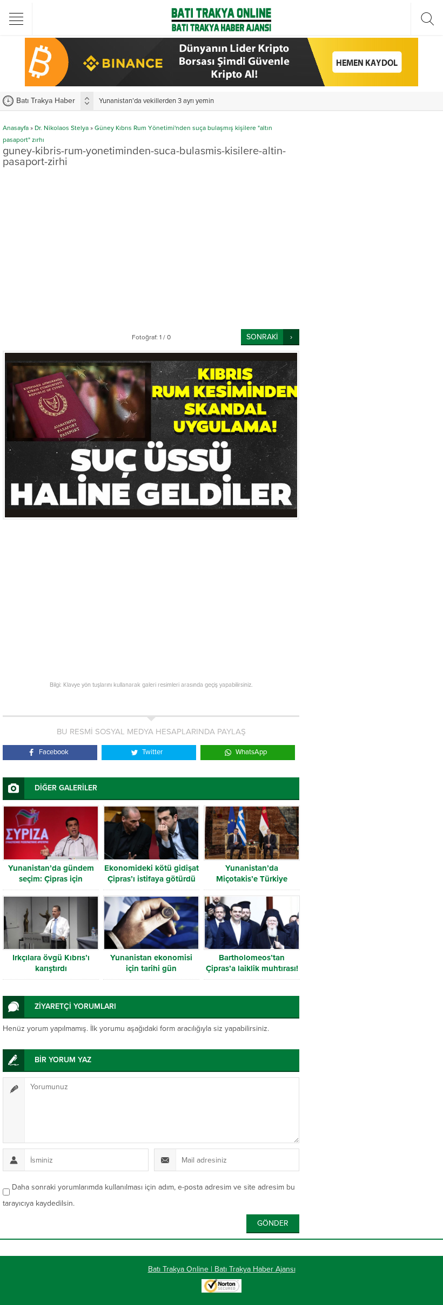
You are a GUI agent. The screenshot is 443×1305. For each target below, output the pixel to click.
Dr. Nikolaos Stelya (62, 128)
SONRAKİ (262, 336)
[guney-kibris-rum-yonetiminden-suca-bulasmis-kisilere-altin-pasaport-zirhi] (151, 435)
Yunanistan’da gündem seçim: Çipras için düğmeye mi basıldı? (51, 878)
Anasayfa (16, 128)
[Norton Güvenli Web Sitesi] (221, 1287)
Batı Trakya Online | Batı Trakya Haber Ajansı (222, 1269)
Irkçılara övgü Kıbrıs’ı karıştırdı (51, 963)
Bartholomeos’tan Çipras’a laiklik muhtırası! (252, 963)
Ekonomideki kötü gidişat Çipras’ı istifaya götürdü (151, 873)
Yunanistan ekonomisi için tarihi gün (151, 963)
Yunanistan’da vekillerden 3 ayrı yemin (156, 101)
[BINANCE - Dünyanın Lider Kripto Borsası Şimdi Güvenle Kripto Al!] (221, 81)
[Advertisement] (151, 248)
